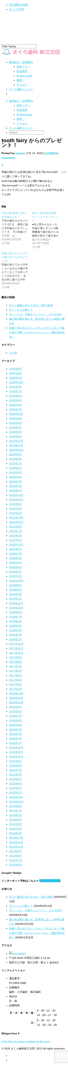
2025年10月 (16, 382)
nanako (20, 153)
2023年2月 (15, 486)
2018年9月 (15, 612)
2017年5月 (15, 675)
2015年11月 (16, 752)
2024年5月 (15, 422)
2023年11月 (16, 445)
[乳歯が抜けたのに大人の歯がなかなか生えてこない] (17, 270)
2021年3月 (15, 540)
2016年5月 (15, 724)
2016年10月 (16, 702)
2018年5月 (15, 621)
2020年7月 (15, 553)
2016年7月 (15, 715)
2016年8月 (15, 711)
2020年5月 (15, 562)
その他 (49, 153)
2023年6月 (15, 467)
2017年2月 (15, 688)
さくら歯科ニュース (21, 89)
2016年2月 (15, 738)
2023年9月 (15, 454)
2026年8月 (15, 368)
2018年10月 (16, 607)
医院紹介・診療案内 (21, 100)
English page (24, 75)
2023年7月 (15, 463)
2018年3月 (15, 630)
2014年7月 (15, 810)
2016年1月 (15, 743)
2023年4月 (15, 476)
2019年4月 (15, 594)
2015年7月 (15, 770)
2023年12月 (16, 440)
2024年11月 (16, 413)
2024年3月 (15, 431)
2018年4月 (15, 625)
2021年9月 (15, 526)
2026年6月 (15, 373)
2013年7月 (15, 860)
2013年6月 (15, 864)
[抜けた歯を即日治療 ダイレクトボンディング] (47, 230)
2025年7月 (15, 391)
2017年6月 (15, 670)
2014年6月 (15, 815)
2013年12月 (16, 837)
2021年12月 (16, 517)
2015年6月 (15, 774)
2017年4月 (15, 679)
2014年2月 (15, 828)
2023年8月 (15, 458)
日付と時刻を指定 (49, 880)
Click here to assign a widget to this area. (26, 1041)
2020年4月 (15, 567)
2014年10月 (16, 801)
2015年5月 (15, 779)
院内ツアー (23, 66)
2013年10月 (16, 846)
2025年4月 (15, 404)
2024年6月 (15, 418)
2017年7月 (15, 666)
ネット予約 (16, 9)
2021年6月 (15, 535)
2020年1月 (15, 576)
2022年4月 (15, 508)
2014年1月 (15, 833)
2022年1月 (15, 513)
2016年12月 (16, 693)
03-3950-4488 (18, 4)
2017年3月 (15, 684)
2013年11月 (16, 842)
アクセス (22, 84)
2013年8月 (15, 855)
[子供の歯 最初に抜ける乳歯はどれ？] (17, 228)
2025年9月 (15, 386)
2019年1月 (15, 598)
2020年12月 (16, 544)
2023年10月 (16, 449)
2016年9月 (15, 706)
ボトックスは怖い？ (21, 309)
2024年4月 (15, 427)
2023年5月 (15, 472)
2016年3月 (15, 733)
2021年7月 (15, 531)
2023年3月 (15, 481)
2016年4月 (15, 729)
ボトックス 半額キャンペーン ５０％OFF (35, 314)
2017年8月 (15, 661)
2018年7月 (15, 616)
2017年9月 (15, 657)
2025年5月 (15, 400)
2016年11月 (16, 697)
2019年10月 (16, 580)
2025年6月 (15, 395)
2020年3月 (15, 571)
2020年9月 (15, 549)
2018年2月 (15, 634)
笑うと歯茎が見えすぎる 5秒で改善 (31, 305)
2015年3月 (15, 788)
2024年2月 (15, 436)
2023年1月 (15, 490)
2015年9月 (15, 761)
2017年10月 (16, 652)
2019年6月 (15, 589)
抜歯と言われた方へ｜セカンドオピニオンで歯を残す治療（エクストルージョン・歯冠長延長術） (37, 332)
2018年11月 (16, 603)
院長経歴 (22, 71)
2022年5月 (15, 504)
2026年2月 (15, 377)
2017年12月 (16, 643)
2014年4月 (15, 819)
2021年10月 (16, 522)
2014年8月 (15, 806)
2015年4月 (15, 783)
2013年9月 (15, 851)
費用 (21, 80)
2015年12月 (16, 747)
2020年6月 (15, 558)
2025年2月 (15, 409)
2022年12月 (16, 495)
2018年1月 (15, 639)
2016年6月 (15, 720)
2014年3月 (15, 824)
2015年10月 (16, 756)
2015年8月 (15, 765)
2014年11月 (16, 797)
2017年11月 (16, 648)
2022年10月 (16, 499)
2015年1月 (15, 792)
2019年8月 (15, 585)
